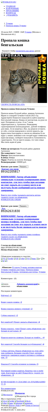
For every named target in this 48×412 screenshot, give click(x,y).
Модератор (20, 393)
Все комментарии (8, 388)
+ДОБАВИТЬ (12, 15)
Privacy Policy (15, 405)
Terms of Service (32, 405)
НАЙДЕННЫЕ (12, 8)
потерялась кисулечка (28, 272)
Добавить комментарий (27, 284)
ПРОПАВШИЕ (12, 11)
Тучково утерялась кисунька (13, 270)
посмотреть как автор (25, 51)
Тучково (28, 32)
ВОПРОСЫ (11, 13)
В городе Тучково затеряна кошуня (27, 267)
